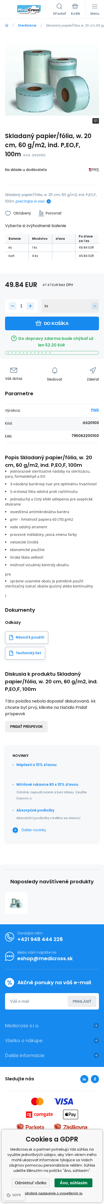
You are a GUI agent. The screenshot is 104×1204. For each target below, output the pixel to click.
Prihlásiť (82, 1001)
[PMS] (94, 171)
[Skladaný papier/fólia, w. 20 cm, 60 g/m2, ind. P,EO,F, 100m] (16, 903)
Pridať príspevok (26, 727)
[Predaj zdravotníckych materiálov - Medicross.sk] (6, 25)
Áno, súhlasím (73, 1183)
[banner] (29, 10)
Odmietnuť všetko (30, 1183)
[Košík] (75, 10)
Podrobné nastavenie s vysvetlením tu (52, 1193)
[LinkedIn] (84, 1079)
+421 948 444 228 (40, 939)
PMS (95, 409)
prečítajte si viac (30, 201)
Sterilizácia (27, 25)
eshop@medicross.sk (45, 958)
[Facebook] (95, 1079)
